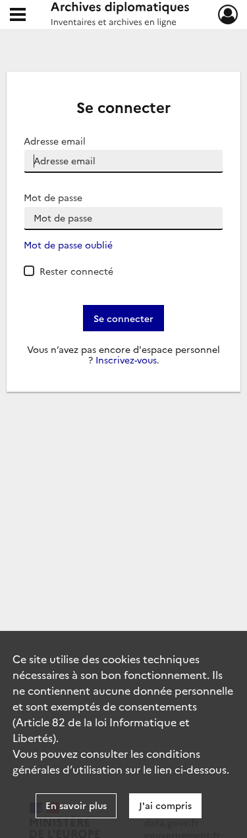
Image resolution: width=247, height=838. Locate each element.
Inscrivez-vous (126, 360)
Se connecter (123, 318)
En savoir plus (76, 805)
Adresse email (55, 141)
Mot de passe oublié (68, 245)
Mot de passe (53, 197)
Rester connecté (76, 270)
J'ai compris (165, 805)
